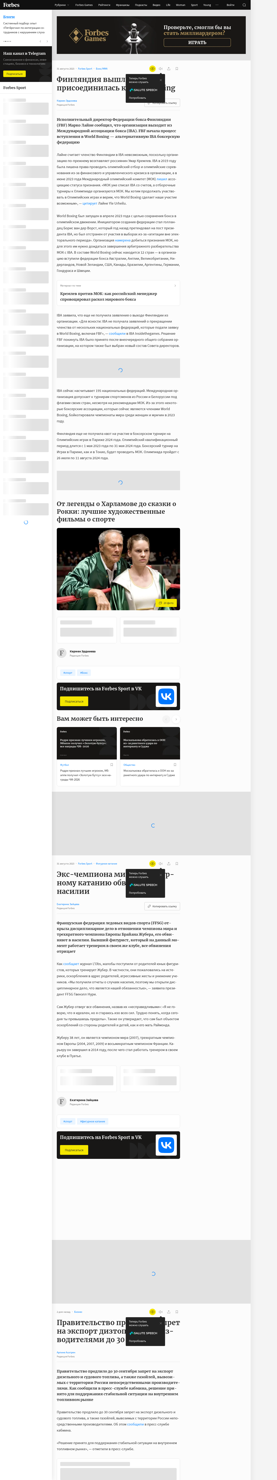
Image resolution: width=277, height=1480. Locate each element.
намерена (123, 240)
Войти (230, 5)
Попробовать (137, 98)
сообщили (117, 333)
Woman (180, 5)
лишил (162, 179)
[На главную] (11, 5)
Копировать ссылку (164, 103)
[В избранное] (111, 777)
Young (207, 5)
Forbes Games (84, 5)
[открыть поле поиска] (244, 5)
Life (168, 5)
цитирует (90, 203)
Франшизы (122, 5)
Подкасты (141, 5)
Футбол (64, 777)
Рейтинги (104, 5)
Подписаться (74, 713)
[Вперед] (186, 642)
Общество (129, 777)
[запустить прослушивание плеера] (160, 68)
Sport (194, 5)
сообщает (71, 976)
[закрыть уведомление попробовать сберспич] (161, 80)
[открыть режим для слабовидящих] (152, 68)
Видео (156, 5)
